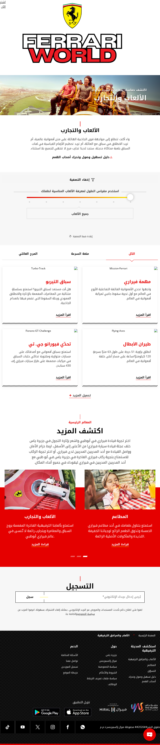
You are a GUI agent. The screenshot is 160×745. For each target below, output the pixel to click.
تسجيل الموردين (69, 666)
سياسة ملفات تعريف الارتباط (102, 678)
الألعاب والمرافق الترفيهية (142, 659)
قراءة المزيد (40, 544)
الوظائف (112, 684)
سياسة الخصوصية (85, 614)
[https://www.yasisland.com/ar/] (113, 707)
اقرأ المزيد (143, 315)
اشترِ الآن (3, 4)
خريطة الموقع (70, 672)
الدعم (74, 646)
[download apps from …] (77, 712)
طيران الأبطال (137, 344)
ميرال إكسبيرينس (108, 661)
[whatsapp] (82, 727)
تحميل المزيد (82, 395)
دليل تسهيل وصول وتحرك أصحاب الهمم (80, 157)
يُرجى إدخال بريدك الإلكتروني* (121, 597)
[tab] (132, 256)
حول (114, 646)
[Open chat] (149, 734)
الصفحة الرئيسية (146, 636)
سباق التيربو (58, 282)
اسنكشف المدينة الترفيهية (143, 648)
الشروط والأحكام (108, 672)
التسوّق (152, 671)
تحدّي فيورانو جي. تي (50, 344)
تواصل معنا (72, 661)
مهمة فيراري (137, 282)
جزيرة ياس (111, 655)
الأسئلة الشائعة (69, 655)
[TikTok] (7, 727)
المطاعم (120, 516)
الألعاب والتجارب (40, 516)
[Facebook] (67, 727)
